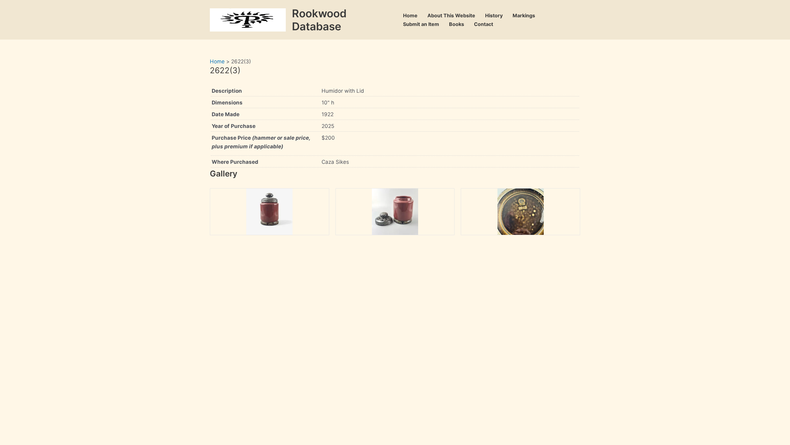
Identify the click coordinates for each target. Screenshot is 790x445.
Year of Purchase (234, 126)
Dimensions (227, 103)
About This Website (451, 15)
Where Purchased (235, 162)
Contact (483, 24)
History (494, 15)
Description (227, 91)
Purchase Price (261, 142)
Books (456, 24)
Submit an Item (421, 24)
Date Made (225, 114)
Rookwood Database (319, 20)
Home (410, 15)
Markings (524, 15)
